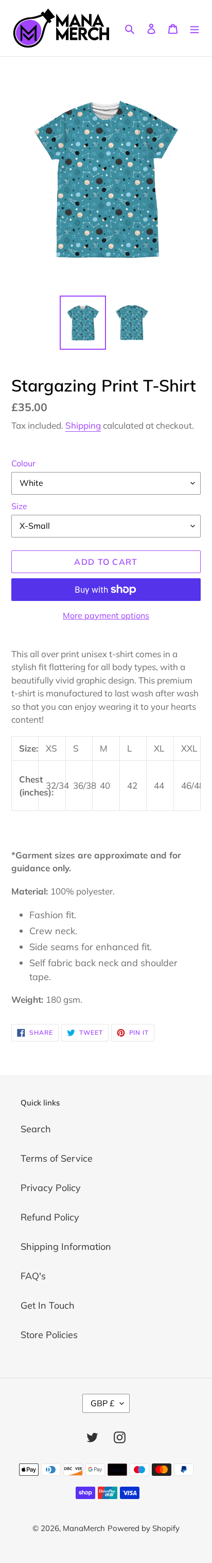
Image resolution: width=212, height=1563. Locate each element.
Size (19, 506)
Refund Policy (50, 1217)
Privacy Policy (51, 1188)
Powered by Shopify (144, 1528)
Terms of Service (57, 1158)
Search (36, 1129)
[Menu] (194, 28)
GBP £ (103, 1403)
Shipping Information (66, 1246)
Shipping (83, 425)
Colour (23, 463)
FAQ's (33, 1276)
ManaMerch (84, 1528)
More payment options (106, 615)
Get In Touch (48, 1305)
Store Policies (49, 1335)
